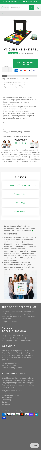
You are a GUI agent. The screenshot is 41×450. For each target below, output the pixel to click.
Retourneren (19, 211)
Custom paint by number (12, 368)
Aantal (7, 66)
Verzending (19, 203)
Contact (5, 402)
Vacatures (6, 404)
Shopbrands (11, 411)
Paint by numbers (9, 365)
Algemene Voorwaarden (20, 185)
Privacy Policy (20, 194)
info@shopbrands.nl (12, 1)
